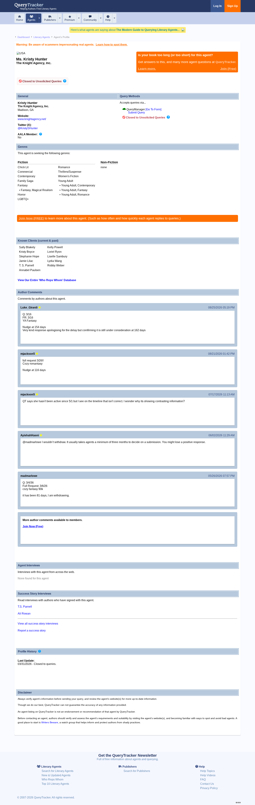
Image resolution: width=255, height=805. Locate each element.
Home (19, 19)
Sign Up (232, 6)
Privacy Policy (209, 788)
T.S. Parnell (25, 606)
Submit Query (136, 112)
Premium (70, 19)
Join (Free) (228, 68)
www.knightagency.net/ (32, 119)
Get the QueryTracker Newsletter (127, 755)
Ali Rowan (24, 613)
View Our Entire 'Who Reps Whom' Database (47, 280)
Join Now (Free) (33, 526)
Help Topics (207, 770)
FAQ (203, 779)
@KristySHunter (28, 128)
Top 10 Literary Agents (55, 783)
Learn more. (147, 68)
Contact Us (207, 783)
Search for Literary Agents (57, 770)
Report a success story (32, 630)
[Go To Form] (153, 109)
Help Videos (207, 775)
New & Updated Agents (56, 775)
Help (107, 19)
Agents (31, 19)
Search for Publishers (137, 770)
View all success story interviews (38, 623)
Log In (217, 6)
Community (90, 19)
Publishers (50, 19)
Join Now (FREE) (31, 218)
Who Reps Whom (52, 779)
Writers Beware (49, 722)
